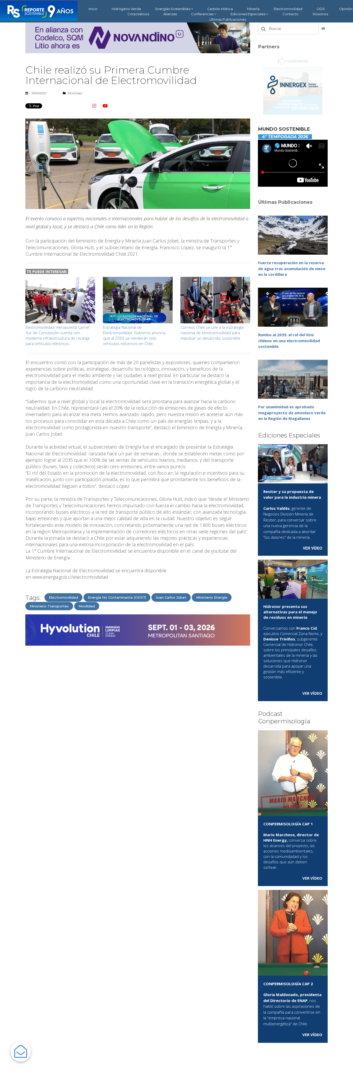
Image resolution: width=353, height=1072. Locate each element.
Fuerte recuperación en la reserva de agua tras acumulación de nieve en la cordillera (291, 268)
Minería (253, 9)
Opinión (345, 9)
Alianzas (170, 14)
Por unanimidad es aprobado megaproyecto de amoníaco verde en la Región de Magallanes (292, 412)
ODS (321, 9)
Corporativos (138, 14)
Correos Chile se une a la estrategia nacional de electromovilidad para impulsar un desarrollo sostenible (212, 333)
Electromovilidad (288, 9)
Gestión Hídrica (220, 9)
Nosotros (320, 14)
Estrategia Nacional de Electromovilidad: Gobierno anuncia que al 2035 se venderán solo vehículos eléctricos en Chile (134, 335)
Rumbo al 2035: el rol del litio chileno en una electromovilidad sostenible (289, 340)
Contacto (290, 14)
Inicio (93, 9)
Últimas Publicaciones (227, 19)
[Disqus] (137, 715)
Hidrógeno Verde (126, 9)
